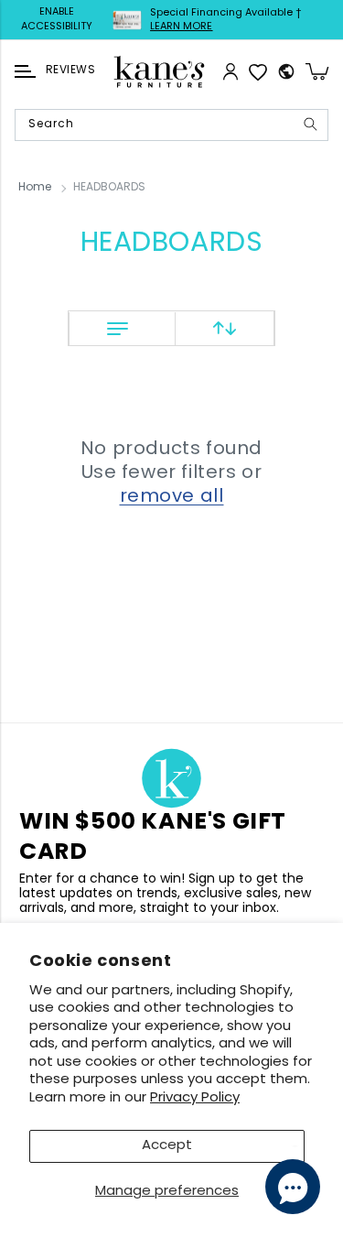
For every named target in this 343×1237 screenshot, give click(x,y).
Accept (167, 1146)
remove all (172, 497)
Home (34, 187)
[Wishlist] (258, 71)
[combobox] (171, 125)
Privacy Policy (195, 1098)
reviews (70, 70)
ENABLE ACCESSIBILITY (56, 19)
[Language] (286, 71)
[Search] (310, 124)
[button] (25, 71)
